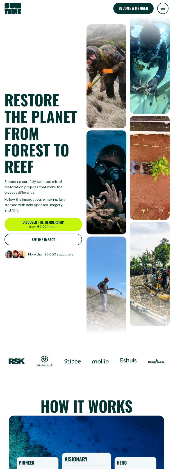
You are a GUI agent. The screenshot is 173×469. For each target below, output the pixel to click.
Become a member (133, 8)
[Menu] (162, 8)
